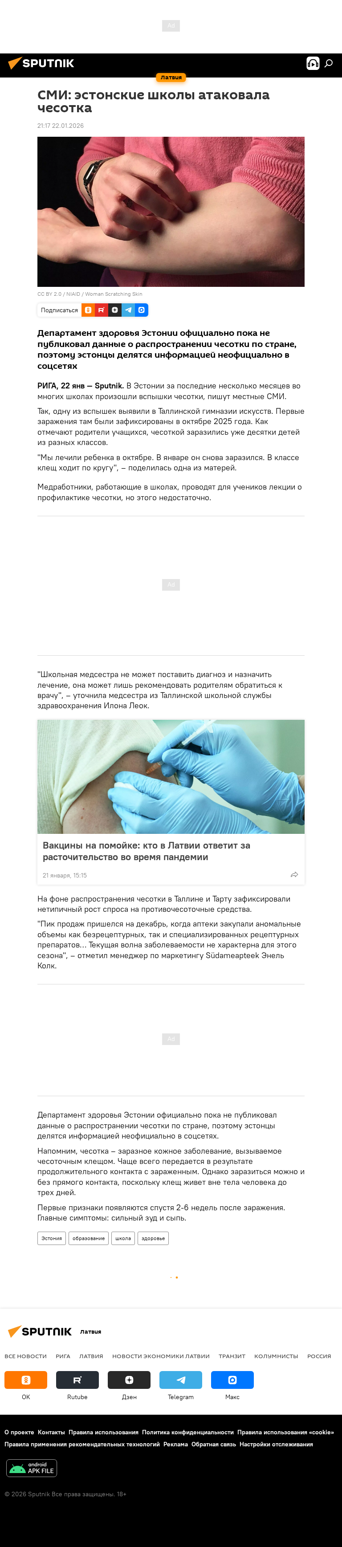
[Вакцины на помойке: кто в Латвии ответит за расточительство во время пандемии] (171, 777)
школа (123, 1238)
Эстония (51, 1238)
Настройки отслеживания (276, 1444)
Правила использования (103, 1432)
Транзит (232, 1356)
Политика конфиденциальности (188, 1432)
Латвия (91, 1356)
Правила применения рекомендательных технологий (82, 1444)
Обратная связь (213, 1444)
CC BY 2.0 (49, 293)
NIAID (73, 293)
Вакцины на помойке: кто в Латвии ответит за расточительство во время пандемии (146, 850)
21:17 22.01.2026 (60, 126)
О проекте (19, 1432)
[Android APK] (31, 1469)
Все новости (25, 1356)
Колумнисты (276, 1356)
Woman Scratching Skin (113, 293)
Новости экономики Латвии (161, 1356)
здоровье (153, 1238)
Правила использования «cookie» (285, 1432)
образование (89, 1238)
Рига (63, 1356)
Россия (319, 1356)
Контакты (51, 1432)
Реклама (175, 1444)
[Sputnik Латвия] (43, 71)
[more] (294, 874)
